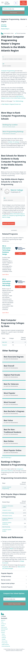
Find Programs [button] (23, 3)
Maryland (4, 345)
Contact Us (3, 623)
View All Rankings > (6, 457)
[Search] (16, 3)
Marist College (17, 190)
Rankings (4, 26)
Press (2, 622)
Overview (3, 24)
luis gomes (5, 566)
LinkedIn (3, 639)
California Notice (5, 644)
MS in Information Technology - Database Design (6, 250)
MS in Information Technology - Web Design (6, 282)
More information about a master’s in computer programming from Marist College (13, 215)
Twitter (3, 634)
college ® (7, 3)
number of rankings (13, 142)
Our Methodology (18, 101)
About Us (3, 620)
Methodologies (4, 629)
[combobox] (16, 3)
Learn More (5, 274)
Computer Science (6, 510)
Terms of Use (4, 641)
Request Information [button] (8, 223)
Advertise (3, 630)
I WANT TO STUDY (7, 596)
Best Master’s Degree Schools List (11, 104)
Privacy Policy (5, 642)
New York (4, 342)
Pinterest (4, 635)
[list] (14, 26)
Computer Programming (8, 71)
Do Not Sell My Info (6, 646)
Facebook (4, 637)
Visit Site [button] (20, 253)
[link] (14, 26)
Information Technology (8, 513)
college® (4, 617)
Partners (3, 632)
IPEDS (11, 548)
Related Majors (5, 29)
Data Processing (6, 527)
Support (3, 625)
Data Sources (4, 627)
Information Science (7, 515)
